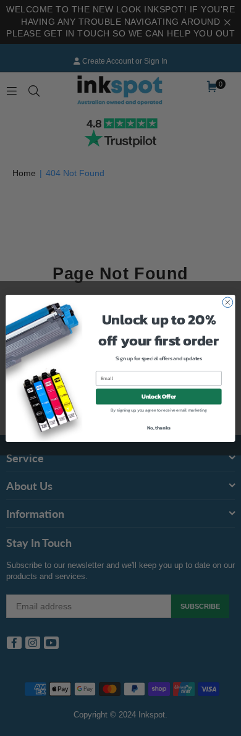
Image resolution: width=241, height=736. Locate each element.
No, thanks (159, 427)
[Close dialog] (227, 302)
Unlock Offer (159, 396)
